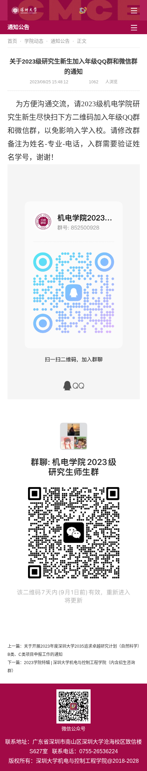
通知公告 (60, 41)
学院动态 (33, 41)
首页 (12, 41)
